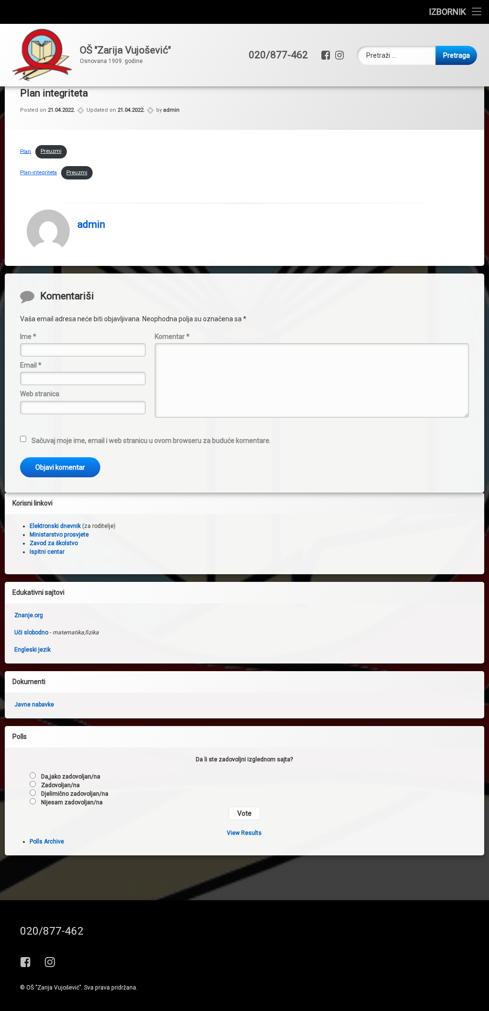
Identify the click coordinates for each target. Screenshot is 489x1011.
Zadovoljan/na (60, 785)
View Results (244, 833)
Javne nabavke (34, 704)
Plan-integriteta (38, 172)
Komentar (172, 336)
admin (171, 110)
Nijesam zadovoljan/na (72, 802)
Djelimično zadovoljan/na (74, 793)
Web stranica (39, 394)
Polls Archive (47, 841)
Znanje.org (28, 615)
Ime (28, 336)
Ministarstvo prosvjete (59, 534)
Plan (25, 151)
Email (31, 365)
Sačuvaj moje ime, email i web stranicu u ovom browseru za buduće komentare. (151, 440)
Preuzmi (51, 151)
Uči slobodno (31, 632)
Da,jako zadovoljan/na (70, 776)
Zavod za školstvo (54, 543)
